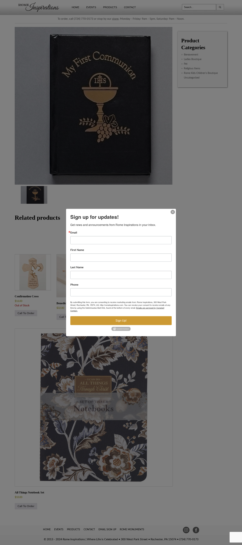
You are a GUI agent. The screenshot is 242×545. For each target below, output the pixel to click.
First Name (77, 250)
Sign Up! (121, 320)
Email (73, 232)
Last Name (77, 267)
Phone (74, 284)
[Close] (173, 212)
